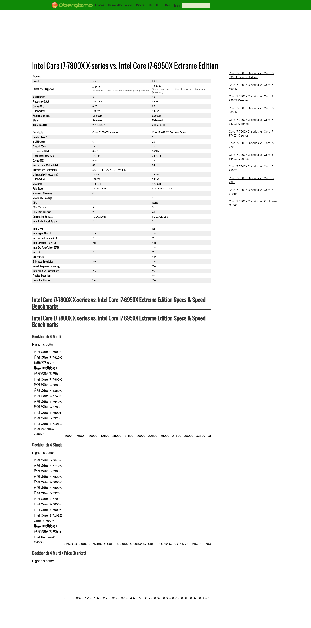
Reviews (99, 5)
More (168, 5)
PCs (150, 5)
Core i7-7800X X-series (105, 76)
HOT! (158, 5)
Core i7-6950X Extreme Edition (169, 76)
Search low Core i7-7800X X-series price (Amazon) (121, 90)
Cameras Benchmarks (120, 5)
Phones (140, 5)
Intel (94, 81)
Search (177, 5)
